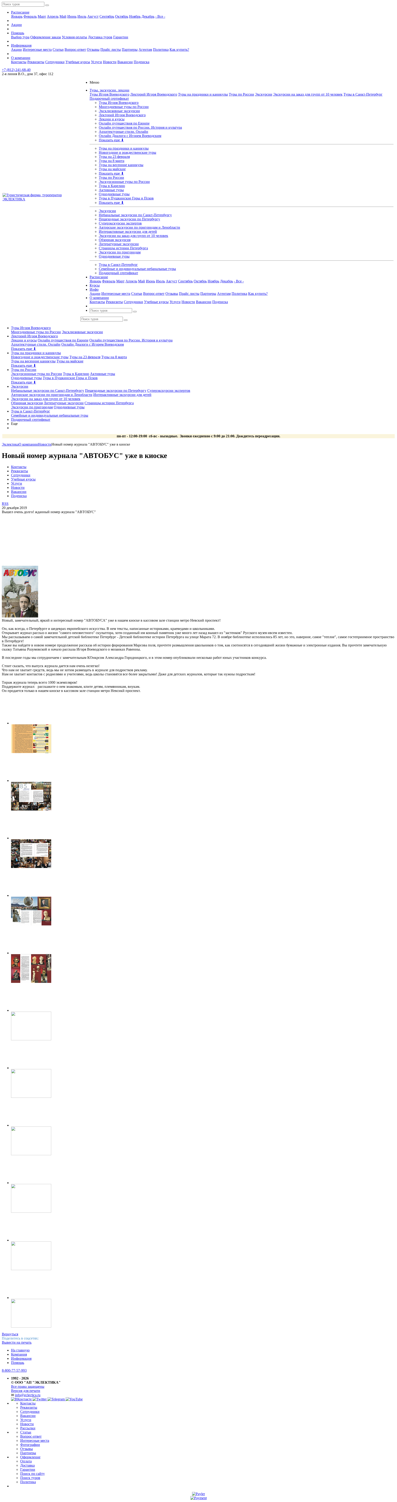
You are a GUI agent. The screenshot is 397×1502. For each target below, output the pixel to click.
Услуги (96, 62)
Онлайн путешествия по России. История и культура (140, 127)
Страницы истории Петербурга (123, 248)
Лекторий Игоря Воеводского (153, 94)
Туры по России (241, 94)
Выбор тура (20, 37)
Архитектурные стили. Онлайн (123, 132)
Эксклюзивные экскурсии (119, 111)
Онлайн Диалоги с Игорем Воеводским (130, 136)
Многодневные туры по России (124, 107)
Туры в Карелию (112, 186)
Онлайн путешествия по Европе (124, 123)
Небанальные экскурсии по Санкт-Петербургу (135, 215)
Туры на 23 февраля (114, 157)
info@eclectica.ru (27, 1395)
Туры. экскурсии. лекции (109, 90)
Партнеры (130, 49)
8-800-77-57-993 (14, 1370)
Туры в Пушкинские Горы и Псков (126, 198)
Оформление (30, 1457)
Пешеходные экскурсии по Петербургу (129, 219)
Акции (16, 25)
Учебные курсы (77, 62)
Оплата (26, 1461)
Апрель (53, 16)
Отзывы (93, 49)
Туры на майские (112, 169)
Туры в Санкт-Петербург (363, 94)
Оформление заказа (45, 37)
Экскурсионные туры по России (124, 182)
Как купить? (179, 49)
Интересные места (37, 49)
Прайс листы (110, 49)
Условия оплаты (74, 37)
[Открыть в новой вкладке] (198, 1494)
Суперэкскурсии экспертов (120, 223)
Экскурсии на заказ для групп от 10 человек (308, 94)
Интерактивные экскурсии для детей (128, 231)
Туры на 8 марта (111, 161)
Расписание (20, 12)
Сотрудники (55, 62)
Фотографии (30, 1445)
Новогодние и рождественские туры (127, 152)
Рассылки (27, 1428)
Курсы (95, 285)
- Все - (160, 16)
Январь (17, 16)
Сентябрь (106, 16)
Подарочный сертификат (109, 98)
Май (63, 16)
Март (42, 16)
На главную (20, 1350)
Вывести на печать (16, 1342)
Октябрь (121, 16)
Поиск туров (30, 1478)
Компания (19, 1354)
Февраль (30, 16)
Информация (21, 45)
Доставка (27, 1465)
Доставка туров (100, 37)
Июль (81, 16)
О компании (20, 58)
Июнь (72, 16)
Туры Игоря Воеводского (109, 94)
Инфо (94, 289)
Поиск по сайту (32, 1474)
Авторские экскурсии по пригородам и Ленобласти (139, 227)
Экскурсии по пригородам (120, 252)
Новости (109, 62)
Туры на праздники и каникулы (203, 94)
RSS (5, 504)
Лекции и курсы (112, 119)
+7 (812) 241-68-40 (16, 70)
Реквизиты (35, 62)
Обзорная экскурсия (114, 240)
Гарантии (120, 37)
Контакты (18, 62)
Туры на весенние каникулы (121, 165)
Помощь (17, 33)
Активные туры (111, 190)
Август (93, 16)
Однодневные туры (114, 194)
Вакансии (125, 62)
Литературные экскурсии (119, 244)
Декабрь (148, 16)
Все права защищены (27, 1386)
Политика (161, 49)
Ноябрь (135, 16)
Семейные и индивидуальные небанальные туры (137, 269)
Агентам (145, 49)
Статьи (58, 49)
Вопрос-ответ (75, 49)
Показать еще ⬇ (111, 140)
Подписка (141, 62)
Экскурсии (263, 94)
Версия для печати (25, 1391)
